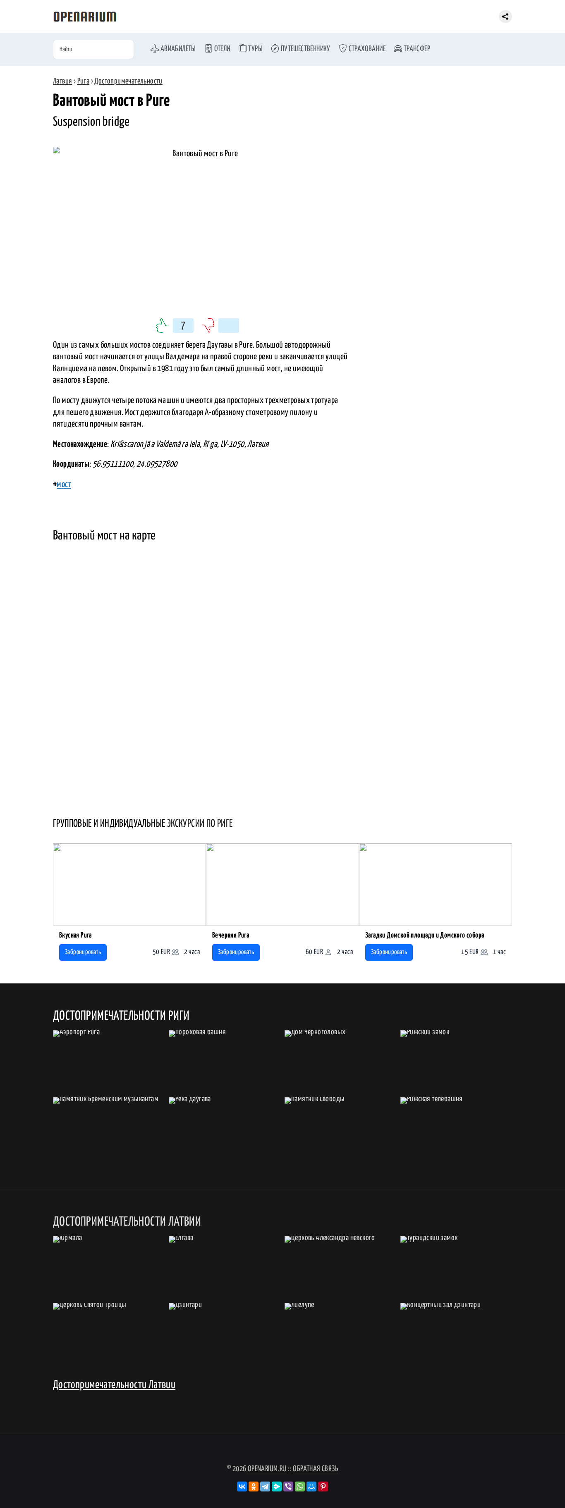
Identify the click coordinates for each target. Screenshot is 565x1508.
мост (64, 484)
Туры (255, 49)
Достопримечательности (128, 81)
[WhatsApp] (300, 1486)
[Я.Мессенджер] (277, 1486)
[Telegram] (265, 1486)
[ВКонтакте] (242, 1486)
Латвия (62, 81)
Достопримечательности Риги (121, 1016)
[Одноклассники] (254, 1486)
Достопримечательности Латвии (114, 1385)
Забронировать (83, 952)
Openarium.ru (267, 1469)
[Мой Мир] (311, 1486)
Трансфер (416, 49)
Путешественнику (304, 49)
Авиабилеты (177, 49)
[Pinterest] (323, 1486)
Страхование (366, 49)
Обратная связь (315, 1469)
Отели (221, 49)
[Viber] (288, 1486)
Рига (83, 81)
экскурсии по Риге (200, 824)
